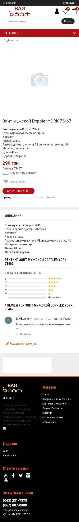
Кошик (45, 394)
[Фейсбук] (13, 475)
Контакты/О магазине (54, 403)
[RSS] (6, 475)
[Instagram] (28, 475)
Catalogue (11, 33)
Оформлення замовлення (56, 399)
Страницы (68, 3)
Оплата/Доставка (52, 408)
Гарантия (47, 413)
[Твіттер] (21, 475)
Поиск (68, 21)
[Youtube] (6, 480)
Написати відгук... (24, 344)
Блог (5, 451)
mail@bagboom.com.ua (15, 510)
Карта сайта (9, 455)
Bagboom (11, 3)
